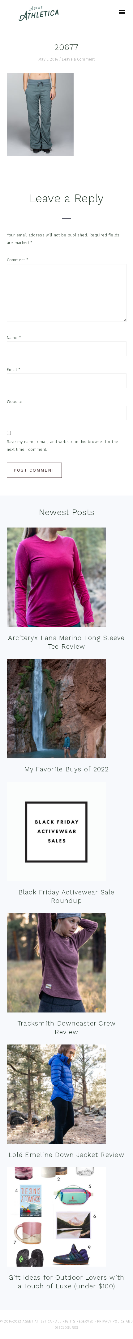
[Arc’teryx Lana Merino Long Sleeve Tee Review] (56, 579)
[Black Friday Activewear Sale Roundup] (56, 833)
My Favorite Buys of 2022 (66, 769)
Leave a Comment (78, 59)
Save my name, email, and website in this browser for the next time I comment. (62, 445)
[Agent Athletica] (40, 18)
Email (14, 369)
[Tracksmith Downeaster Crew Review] (56, 964)
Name (14, 337)
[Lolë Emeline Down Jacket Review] (56, 1095)
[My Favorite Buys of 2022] (56, 710)
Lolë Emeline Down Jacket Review (66, 1154)
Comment (18, 260)
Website (15, 401)
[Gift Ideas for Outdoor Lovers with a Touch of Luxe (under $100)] (56, 1218)
